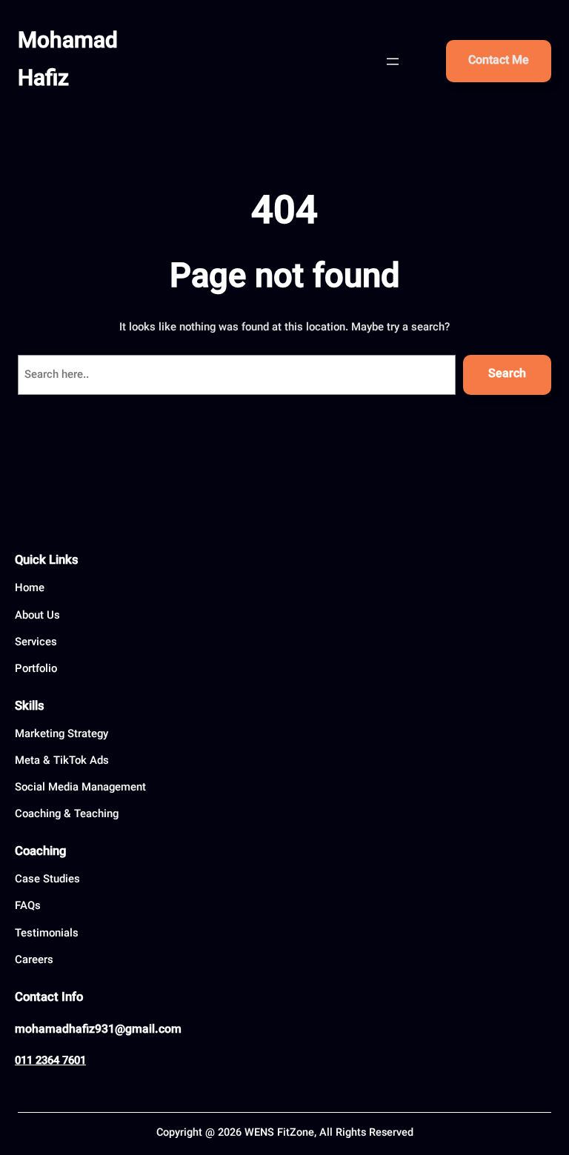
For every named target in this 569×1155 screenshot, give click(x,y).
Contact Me (498, 61)
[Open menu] (393, 61)
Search (507, 374)
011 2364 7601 (50, 1061)
